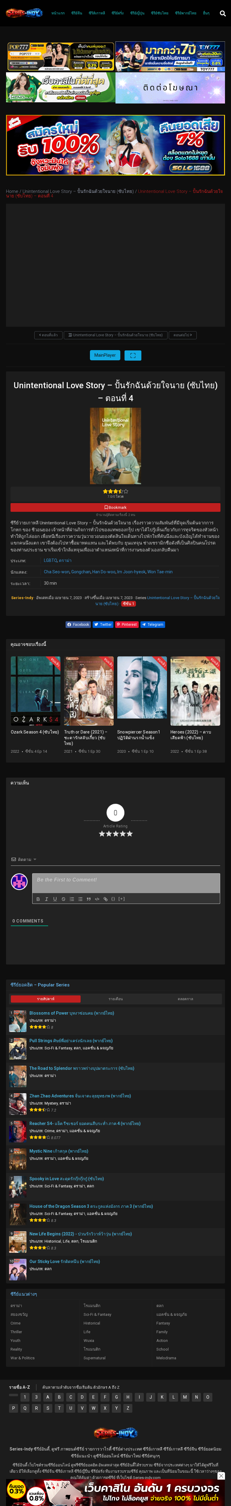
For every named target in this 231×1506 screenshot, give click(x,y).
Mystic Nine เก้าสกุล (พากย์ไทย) (58, 1151)
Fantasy (163, 1323)
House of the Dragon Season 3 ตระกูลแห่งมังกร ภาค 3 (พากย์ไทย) (91, 1206)
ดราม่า (65, 560)
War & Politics (23, 1358)
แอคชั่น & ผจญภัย (98, 1048)
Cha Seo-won (56, 571)
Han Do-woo (104, 571)
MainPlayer (105, 355)
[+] (122, 898)
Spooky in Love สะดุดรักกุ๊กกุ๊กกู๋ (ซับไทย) (66, 1178)
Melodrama (166, 1358)
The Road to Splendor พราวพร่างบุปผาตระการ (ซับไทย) (81, 1068)
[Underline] (55, 899)
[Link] (105, 899)
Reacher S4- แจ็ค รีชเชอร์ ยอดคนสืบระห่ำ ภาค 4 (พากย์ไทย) (85, 1123)
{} (113, 898)
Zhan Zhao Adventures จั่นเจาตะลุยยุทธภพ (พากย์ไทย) (80, 1096)
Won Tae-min (160, 571)
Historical (53, 1241)
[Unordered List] (80, 899)
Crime (49, 1131)
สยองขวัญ (19, 1314)
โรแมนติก (88, 1241)
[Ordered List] (72, 899)
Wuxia (89, 1340)
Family (162, 1332)
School (162, 1349)
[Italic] (46, 899)
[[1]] (13, 1395)
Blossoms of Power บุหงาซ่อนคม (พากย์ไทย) (71, 1013)
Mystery (51, 1103)
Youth (15, 1340)
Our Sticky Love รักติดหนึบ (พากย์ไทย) (64, 1261)
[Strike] (63, 899)
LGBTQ (50, 560)
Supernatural (95, 1358)
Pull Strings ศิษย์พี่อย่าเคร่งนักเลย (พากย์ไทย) (71, 1040)
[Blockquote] (89, 899)
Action (162, 1340)
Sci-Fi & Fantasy (58, 1048)
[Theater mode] (133, 355)
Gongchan (81, 571)
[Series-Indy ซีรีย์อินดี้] (24, 17)
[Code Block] (97, 899)
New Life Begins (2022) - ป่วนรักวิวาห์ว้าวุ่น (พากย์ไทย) (80, 1234)
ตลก (77, 1048)
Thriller (16, 1332)
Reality (16, 1349)
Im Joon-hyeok (131, 571)
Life (66, 1241)
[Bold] (38, 899)
